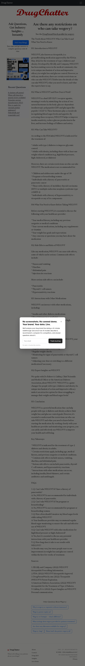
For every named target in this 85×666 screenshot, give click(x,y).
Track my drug (55, 341)
